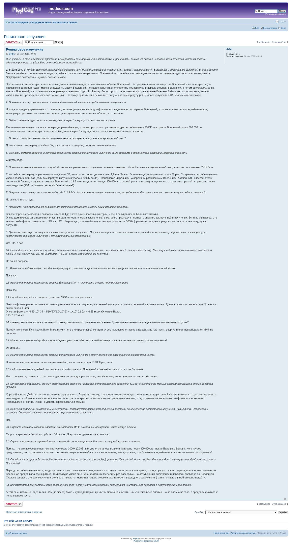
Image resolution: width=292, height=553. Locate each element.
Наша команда (221, 533)
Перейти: (199, 512)
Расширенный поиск (275, 14)
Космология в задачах (65, 22)
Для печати (277, 21)
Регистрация (270, 28)
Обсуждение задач (40, 22)
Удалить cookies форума (242, 533)
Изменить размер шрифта (283, 21)
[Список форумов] (26, 9)
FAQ (257, 28)
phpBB (136, 539)
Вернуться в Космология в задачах (24, 512)
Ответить (9, 41)
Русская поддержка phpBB (146, 541)
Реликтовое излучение (24, 37)
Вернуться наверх (285, 499)
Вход (283, 28)
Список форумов (18, 22)
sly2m (12, 54)
